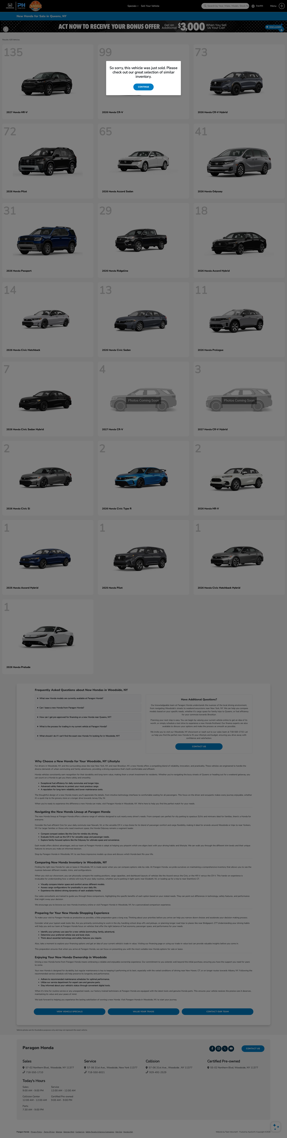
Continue (143, 86)
